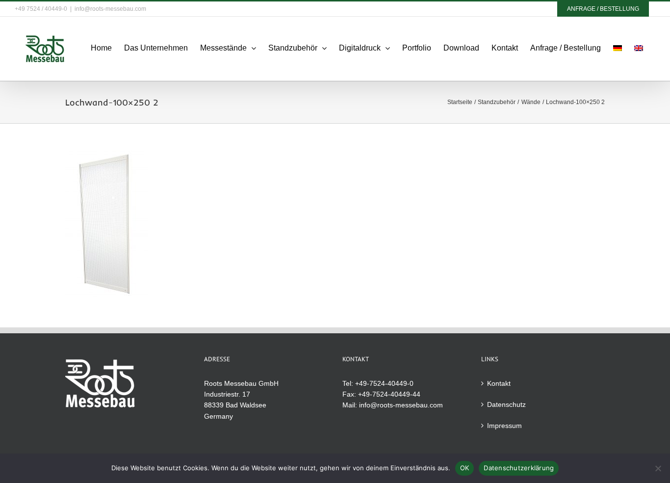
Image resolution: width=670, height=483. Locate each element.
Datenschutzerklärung (519, 468)
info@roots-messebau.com (110, 8)
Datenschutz (506, 404)
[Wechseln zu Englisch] (638, 48)
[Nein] (658, 468)
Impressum (504, 425)
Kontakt (499, 383)
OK (464, 468)
